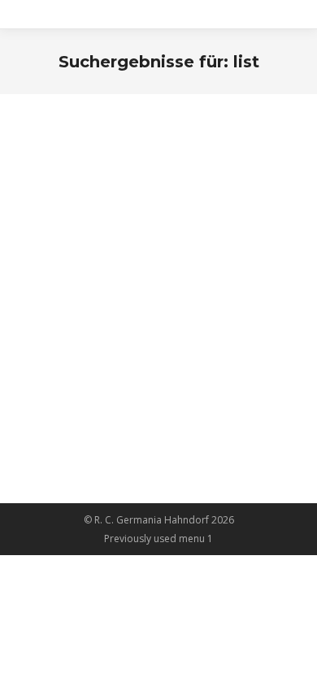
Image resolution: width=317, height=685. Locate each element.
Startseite (79, 384)
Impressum (85, 187)
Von (100, 216)
